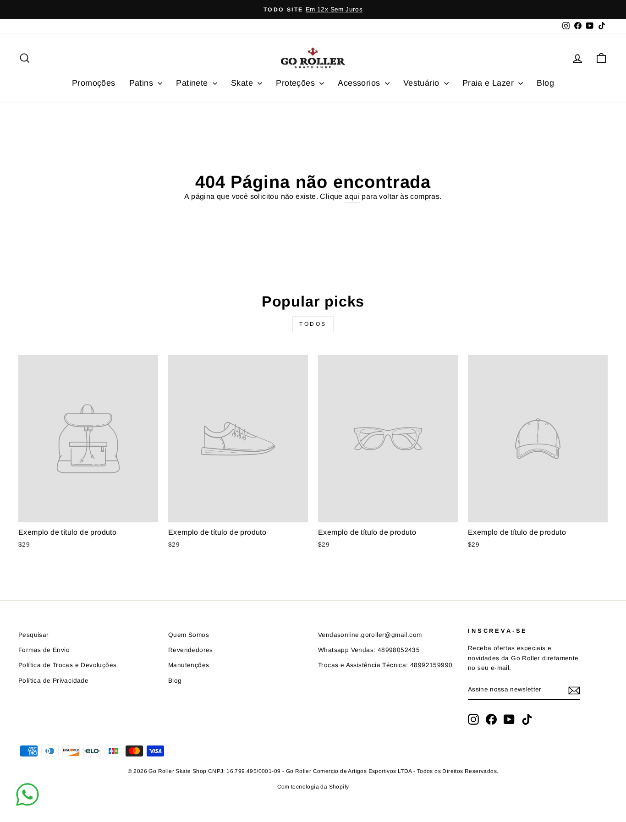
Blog (545, 83)
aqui (352, 196)
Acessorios (360, 83)
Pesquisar (33, 634)
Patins (142, 83)
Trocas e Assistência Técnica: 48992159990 (385, 665)
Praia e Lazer (489, 83)
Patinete (193, 83)
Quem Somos (188, 634)
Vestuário (422, 83)
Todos (313, 324)
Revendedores (190, 650)
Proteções (296, 83)
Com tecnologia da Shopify (313, 787)
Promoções (93, 83)
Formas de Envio (44, 650)
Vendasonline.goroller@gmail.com (370, 634)
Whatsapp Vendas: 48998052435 (369, 650)
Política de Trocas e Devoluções (67, 665)
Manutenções (188, 665)
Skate (243, 83)
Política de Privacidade (53, 680)
